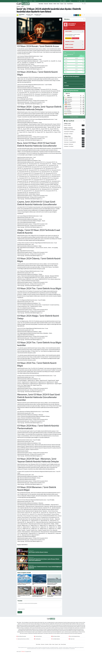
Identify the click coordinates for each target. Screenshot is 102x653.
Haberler (18, 6)
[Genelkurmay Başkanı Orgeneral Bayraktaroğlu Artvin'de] (39, 590)
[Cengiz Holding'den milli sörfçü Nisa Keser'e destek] (25, 578)
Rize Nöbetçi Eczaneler (22, 636)
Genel (22, 6)
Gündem (51, 3)
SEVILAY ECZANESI (69, 47)
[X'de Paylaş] (76, 15)
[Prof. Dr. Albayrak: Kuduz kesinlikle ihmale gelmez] (54, 590)
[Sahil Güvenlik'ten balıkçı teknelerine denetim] (54, 578)
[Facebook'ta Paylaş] (74, 15)
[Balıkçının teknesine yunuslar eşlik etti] (39, 578)
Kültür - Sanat (56, 3)
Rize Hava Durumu (38, 636)
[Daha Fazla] (80, 15)
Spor (65, 3)
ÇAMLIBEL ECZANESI (69, 41)
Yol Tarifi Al (69, 38)
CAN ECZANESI (68, 31)
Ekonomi (46, 3)
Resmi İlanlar (70, 3)
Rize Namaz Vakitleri (56, 636)
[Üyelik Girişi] (84, 1)
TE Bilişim (23, 651)
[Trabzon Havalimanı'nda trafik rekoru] (25, 590)
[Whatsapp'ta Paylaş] (78, 15)
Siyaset (61, 3)
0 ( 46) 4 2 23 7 (76, 38)
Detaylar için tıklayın (74, 116)
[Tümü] (83, 19)
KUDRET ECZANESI (69, 44)
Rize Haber (41, 3)
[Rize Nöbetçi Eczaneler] (83, 24)
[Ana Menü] (84, 3)
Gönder (19, 612)
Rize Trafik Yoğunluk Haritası (75, 636)
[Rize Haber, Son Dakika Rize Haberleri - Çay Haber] (23, 4)
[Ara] (83, 3)
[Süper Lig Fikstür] (83, 120)
